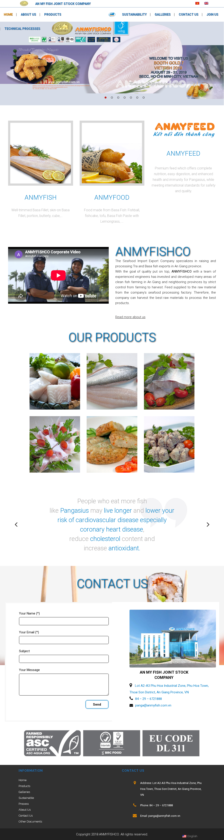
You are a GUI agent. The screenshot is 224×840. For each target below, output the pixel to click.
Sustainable (26, 797)
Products (24, 786)
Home (22, 780)
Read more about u (129, 317)
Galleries (24, 792)
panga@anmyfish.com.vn (153, 705)
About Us (25, 809)
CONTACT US (112, 584)
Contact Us (26, 815)
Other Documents (30, 821)
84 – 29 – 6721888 (148, 699)
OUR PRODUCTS (112, 337)
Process (24, 803)
